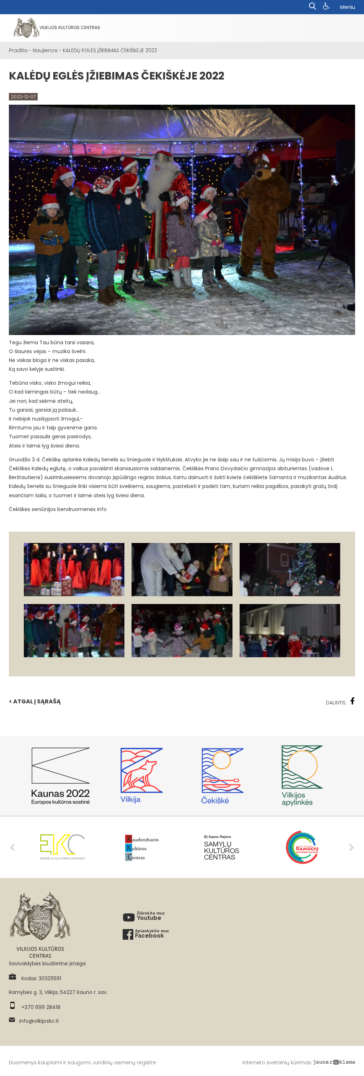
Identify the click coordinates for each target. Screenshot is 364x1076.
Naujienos (45, 50)
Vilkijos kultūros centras (69, 27)
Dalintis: (336, 702)
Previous (12, 847)
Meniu (347, 7)
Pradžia (18, 50)
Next (351, 847)
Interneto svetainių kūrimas (276, 1062)
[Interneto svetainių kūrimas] (334, 1062)
